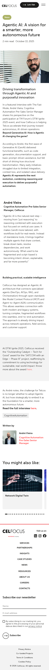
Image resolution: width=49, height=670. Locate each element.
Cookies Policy (24, 662)
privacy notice (35, 626)
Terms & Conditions (24, 658)
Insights (24, 553)
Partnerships (24, 547)
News (24, 565)
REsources (24, 571)
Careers (24, 582)
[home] (9, 5)
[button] (43, 5)
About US (24, 577)
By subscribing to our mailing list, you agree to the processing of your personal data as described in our (25, 623)
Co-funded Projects (24, 653)
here (29, 369)
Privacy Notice (24, 649)
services (24, 543)
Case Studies (24, 559)
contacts (24, 588)
